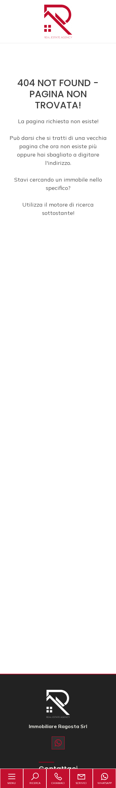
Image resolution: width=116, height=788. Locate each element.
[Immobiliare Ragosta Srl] (58, 20)
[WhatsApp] (58, 742)
